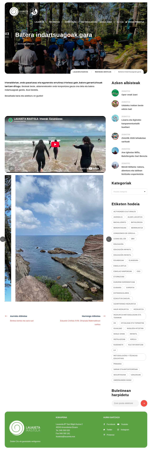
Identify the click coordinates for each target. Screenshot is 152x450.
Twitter (109, 430)
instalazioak (119, 339)
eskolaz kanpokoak (123, 271)
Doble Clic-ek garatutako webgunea (25, 441)
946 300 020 (64, 430)
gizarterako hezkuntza (125, 304)
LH (115, 350)
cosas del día (120, 239)
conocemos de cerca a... (125, 233)
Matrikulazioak (89, 22)
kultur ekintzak (135, 345)
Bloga (120, 22)
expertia (130, 288)
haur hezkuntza (121, 309)
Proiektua (54, 22)
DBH (132, 239)
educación (118, 244)
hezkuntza (139, 309)
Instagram (125, 430)
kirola (133, 339)
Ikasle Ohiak (106, 22)
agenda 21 (118, 217)
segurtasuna (120, 375)
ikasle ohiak (119, 334)
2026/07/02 (125, 149)
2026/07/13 (125, 91)
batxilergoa (136, 222)
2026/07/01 (125, 163)
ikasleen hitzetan (135, 328)
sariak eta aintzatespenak (126, 369)
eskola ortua (120, 266)
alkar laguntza (135, 217)
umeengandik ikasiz (122, 380)
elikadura (133, 260)
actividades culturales (125, 211)
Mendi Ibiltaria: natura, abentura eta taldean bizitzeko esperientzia (132, 170)
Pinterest (110, 435)
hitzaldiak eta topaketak (132, 323)
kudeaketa (118, 345)
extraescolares (121, 293)
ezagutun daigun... (122, 298)
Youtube (124, 424)
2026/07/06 (125, 134)
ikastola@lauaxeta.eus (65, 437)
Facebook (111, 424)
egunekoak (119, 260)
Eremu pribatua (136, 22)
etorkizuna (119, 277)
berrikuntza (137, 228)
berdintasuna (120, 228)
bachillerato (120, 222)
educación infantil (122, 249)
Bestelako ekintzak (26, 44)
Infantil (133, 334)
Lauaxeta (39, 22)
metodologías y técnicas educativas (125, 357)
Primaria (117, 364)
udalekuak (136, 375)
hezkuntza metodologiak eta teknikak (127, 316)
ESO (138, 271)
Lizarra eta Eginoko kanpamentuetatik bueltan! (131, 123)
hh (115, 323)
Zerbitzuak (70, 22)
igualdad (118, 328)
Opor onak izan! (129, 94)
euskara (117, 288)
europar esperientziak (124, 282)
